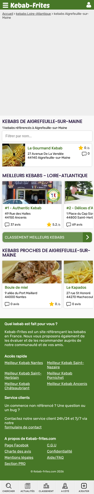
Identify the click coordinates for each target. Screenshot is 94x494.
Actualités (27, 491)
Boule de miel (16, 287)
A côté (65, 491)
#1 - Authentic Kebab (23, 208)
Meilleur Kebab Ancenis (67, 384)
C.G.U (51, 445)
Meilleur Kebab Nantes (24, 363)
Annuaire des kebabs (31, 4)
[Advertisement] (47, 69)
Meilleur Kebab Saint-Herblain (23, 375)
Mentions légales (19, 457)
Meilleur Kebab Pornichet (59, 375)
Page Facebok (17, 445)
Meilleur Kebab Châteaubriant (17, 386)
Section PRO (15, 463)
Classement (46, 491)
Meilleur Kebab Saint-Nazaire (65, 365)
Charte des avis (18, 451)
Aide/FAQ (55, 457)
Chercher (9, 491)
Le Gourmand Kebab (45, 148)
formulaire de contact (23, 427)
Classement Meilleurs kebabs (34, 237)
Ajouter (84, 491)
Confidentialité (59, 451)
